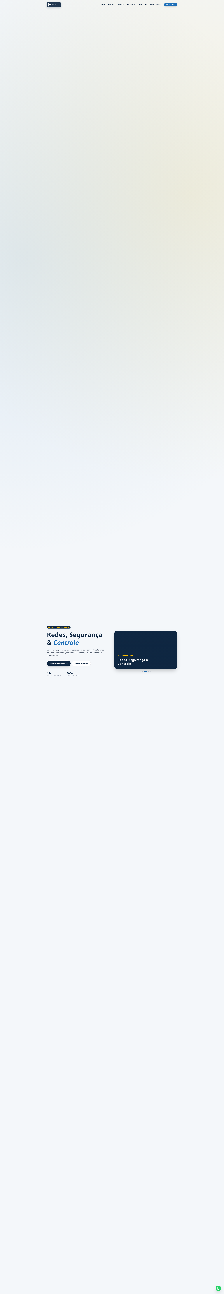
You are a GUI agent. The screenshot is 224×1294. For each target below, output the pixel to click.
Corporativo (120, 4)
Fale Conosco (170, 5)
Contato (158, 4)
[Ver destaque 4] (148, 671)
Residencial (111, 4)
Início (103, 4)
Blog (140, 4)
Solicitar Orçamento (57, 663)
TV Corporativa (131, 4)
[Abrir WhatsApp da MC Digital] (218, 1288)
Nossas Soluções (81, 663)
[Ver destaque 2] (143, 671)
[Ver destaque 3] (146, 671)
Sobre (152, 4)
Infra (145, 4)
